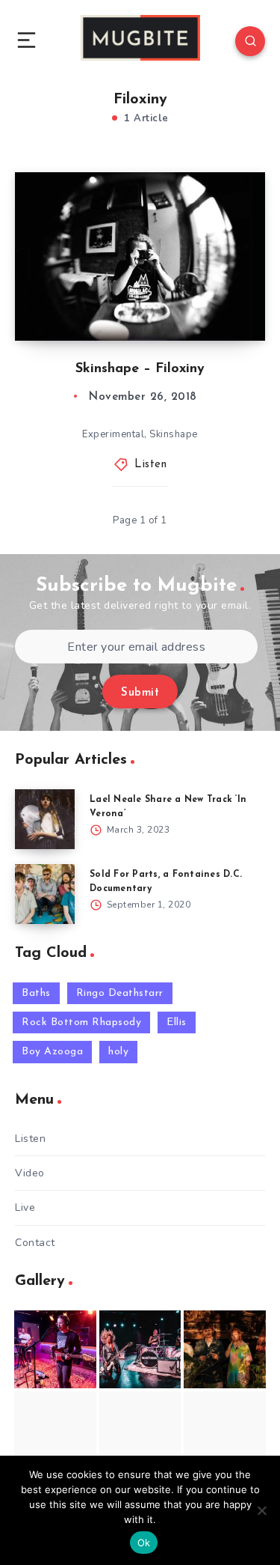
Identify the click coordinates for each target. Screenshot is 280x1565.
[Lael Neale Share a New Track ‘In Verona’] (45, 819)
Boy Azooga (52, 1051)
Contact (35, 1243)
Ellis (177, 1022)
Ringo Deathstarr (120, 993)
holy (118, 1051)
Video (30, 1173)
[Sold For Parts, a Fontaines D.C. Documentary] (45, 894)
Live (25, 1207)
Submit (140, 693)
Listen (150, 464)
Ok (144, 1543)
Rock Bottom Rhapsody (81, 1022)
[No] (261, 1510)
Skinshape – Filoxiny (140, 369)
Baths (36, 993)
